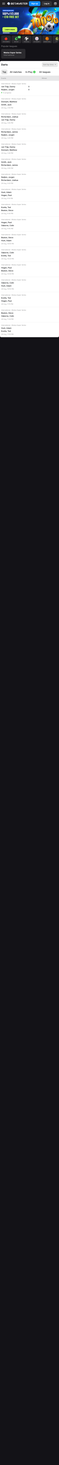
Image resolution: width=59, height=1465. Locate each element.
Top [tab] (4, 72)
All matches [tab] (16, 72)
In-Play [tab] (30, 72)
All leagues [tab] (45, 72)
